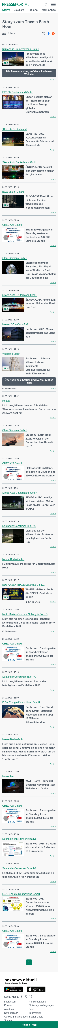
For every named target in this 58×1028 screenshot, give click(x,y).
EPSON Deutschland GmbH (17, 92)
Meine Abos (49, 10)
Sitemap (8, 1020)
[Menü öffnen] (53, 5)
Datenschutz (11, 1013)
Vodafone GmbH (11, 354)
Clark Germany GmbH (14, 258)
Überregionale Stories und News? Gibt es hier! (29, 381)
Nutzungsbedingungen (41, 1005)
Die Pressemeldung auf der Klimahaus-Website (29, 73)
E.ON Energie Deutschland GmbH (21, 702)
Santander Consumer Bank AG (19, 526)
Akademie (9, 1009)
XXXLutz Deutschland (14, 129)
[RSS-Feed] (54, 33)
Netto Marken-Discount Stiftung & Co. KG (24, 614)
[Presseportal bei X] (25, 996)
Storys (6, 10)
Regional (33, 10)
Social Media (36, 1016)
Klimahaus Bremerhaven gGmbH (20, 49)
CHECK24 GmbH (12, 225)
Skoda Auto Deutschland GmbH (19, 162)
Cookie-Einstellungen (16, 1016)
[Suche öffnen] (46, 5)
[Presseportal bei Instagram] (29, 996)
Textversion (35, 1013)
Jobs (31, 1009)
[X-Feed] (44, 33)
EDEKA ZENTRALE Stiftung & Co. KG (23, 584)
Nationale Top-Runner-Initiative (19, 839)
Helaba (6, 400)
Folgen (26, 1024)
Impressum (10, 1001)
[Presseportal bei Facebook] (21, 996)
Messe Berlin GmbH (13, 559)
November (8, 776)
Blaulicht (19, 10)
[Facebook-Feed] (48, 33)
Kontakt (8, 1005)
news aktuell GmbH (13, 191)
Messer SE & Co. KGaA (15, 324)
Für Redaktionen (38, 1001)
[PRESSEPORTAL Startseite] (15, 4)
